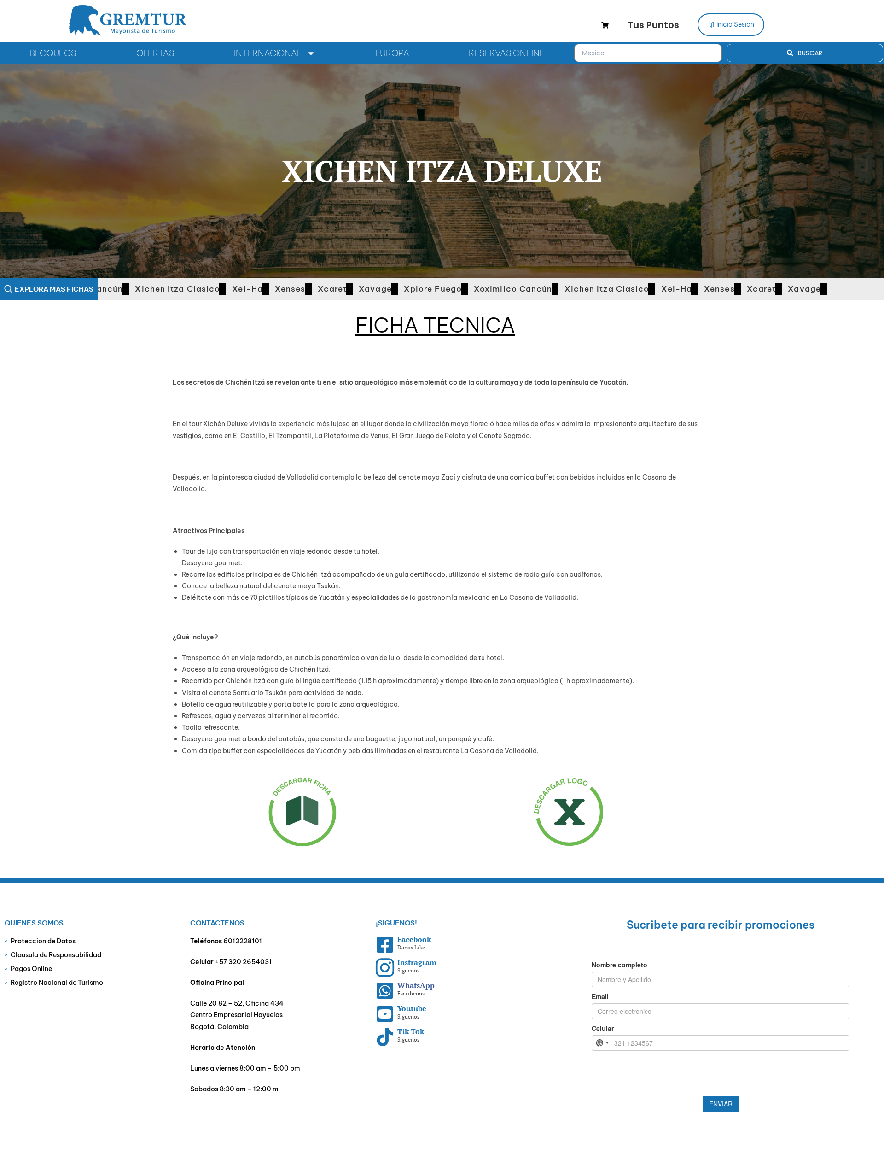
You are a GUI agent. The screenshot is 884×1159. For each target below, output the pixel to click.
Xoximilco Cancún (485, 289)
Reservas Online (506, 53)
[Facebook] (385, 945)
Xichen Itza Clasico (149, 289)
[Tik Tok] (385, 1037)
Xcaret (305, 289)
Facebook (414, 939)
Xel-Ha (219, 289)
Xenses (262, 289)
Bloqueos (52, 53)
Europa (392, 53)
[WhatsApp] (385, 991)
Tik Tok (410, 1031)
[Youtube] (385, 1014)
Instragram (416, 962)
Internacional (268, 53)
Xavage (347, 289)
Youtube (411, 1008)
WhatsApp (416, 985)
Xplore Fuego (405, 289)
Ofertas (155, 53)
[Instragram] (385, 968)
